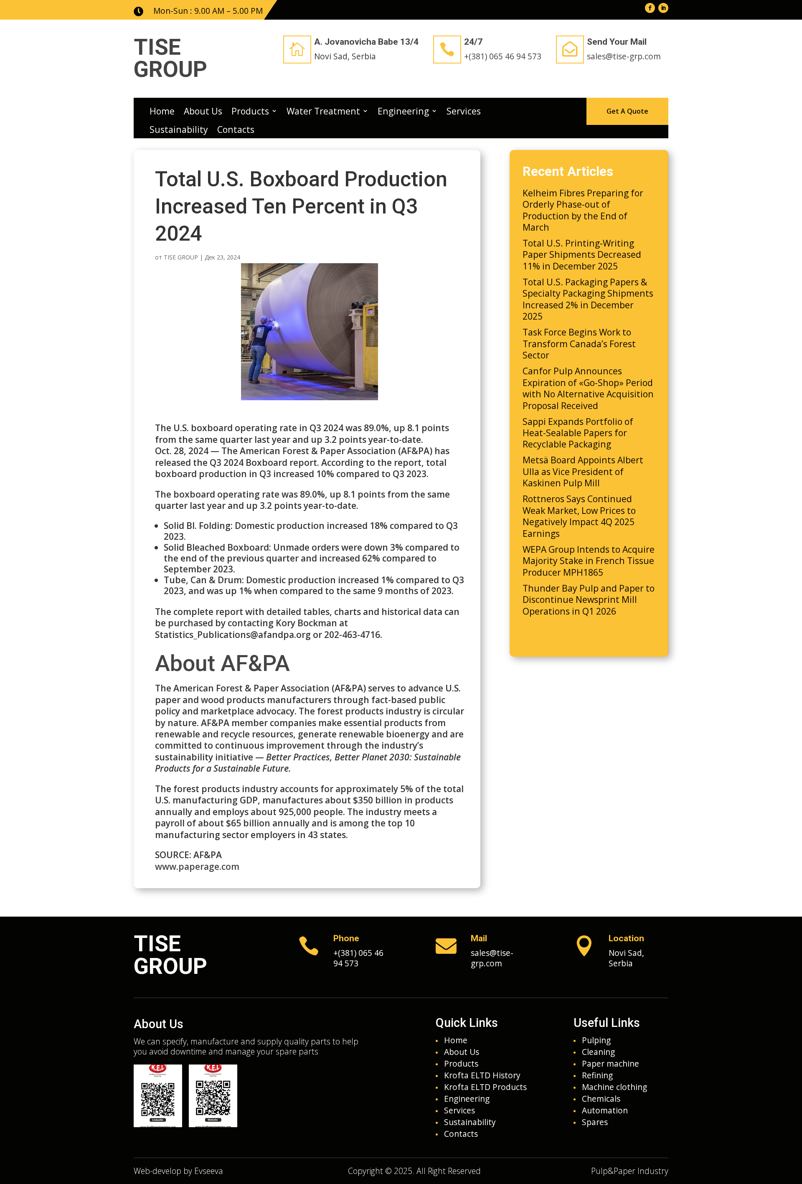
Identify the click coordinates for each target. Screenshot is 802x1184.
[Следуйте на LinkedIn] (663, 8)
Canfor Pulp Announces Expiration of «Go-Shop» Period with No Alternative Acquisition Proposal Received (588, 388)
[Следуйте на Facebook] (650, 8)
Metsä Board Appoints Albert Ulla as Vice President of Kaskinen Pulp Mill (583, 471)
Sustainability (179, 129)
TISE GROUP (181, 257)
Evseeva (208, 1170)
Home (162, 111)
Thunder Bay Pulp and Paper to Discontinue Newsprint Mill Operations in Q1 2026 (589, 599)
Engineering (403, 111)
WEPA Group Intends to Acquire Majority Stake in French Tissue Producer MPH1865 (589, 560)
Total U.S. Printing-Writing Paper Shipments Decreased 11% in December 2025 (582, 254)
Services (464, 111)
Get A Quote (627, 111)
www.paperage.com (197, 866)
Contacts (235, 129)
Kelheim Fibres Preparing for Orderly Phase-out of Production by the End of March (583, 210)
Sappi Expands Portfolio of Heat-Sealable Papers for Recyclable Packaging (578, 432)
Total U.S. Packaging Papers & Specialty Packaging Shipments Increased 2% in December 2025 (588, 299)
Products (250, 111)
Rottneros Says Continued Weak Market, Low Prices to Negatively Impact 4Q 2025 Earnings (579, 516)
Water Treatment (323, 111)
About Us (203, 111)
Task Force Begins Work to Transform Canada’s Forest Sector (579, 343)
